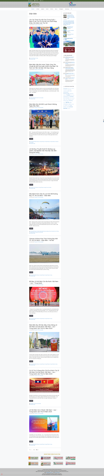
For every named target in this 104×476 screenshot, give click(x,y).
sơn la (70, 102)
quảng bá (64, 102)
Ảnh (31, 231)
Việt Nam (71, 105)
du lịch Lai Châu (66, 93)
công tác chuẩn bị (69, 89)
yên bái (71, 106)
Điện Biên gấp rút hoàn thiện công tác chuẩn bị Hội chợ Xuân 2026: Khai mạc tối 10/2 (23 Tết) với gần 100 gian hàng (43, 66)
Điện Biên (34, 97)
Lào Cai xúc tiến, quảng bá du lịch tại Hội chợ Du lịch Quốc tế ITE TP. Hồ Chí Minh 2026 (71, 16)
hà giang (68, 95)
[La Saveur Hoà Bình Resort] (65, 32)
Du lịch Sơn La (71, 93)
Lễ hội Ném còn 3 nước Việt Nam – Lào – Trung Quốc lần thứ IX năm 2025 (43, 411)
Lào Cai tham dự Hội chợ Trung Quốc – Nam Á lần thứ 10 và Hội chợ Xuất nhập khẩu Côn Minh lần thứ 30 (43, 21)
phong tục (67, 100)
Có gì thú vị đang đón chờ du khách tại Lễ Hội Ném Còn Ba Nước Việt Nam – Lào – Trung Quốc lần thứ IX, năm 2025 (44, 372)
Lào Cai (31, 58)
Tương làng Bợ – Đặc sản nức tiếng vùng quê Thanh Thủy (69, 58)
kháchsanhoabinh (65, 96)
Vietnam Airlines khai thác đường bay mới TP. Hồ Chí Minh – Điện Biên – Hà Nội (43, 239)
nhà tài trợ (73, 99)
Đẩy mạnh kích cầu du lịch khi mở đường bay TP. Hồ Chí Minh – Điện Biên (43, 194)
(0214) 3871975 (57, 472)
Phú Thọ (71, 100)
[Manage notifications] (1, 474)
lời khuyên (64, 99)
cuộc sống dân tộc (65, 89)
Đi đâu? (31, 97)
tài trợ (64, 105)
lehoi (69, 96)
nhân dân (64, 100)
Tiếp (37, 449)
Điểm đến (31, 141)
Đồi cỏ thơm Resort (70, 34)
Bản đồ (33, 231)
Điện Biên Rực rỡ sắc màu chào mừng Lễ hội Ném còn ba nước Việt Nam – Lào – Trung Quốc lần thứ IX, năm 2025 (43, 326)
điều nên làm (69, 108)
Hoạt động (46, 231)
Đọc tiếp (31, 138)
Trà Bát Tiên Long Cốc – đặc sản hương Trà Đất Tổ (70, 78)
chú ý (70, 88)
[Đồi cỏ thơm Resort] (65, 35)
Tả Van (66, 105)
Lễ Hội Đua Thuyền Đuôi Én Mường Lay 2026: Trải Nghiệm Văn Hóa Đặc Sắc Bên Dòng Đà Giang (43, 150)
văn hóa (64, 106)
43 (34, 449)
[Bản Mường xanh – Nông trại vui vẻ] (65, 28)
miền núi (67, 99)
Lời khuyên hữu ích (53, 231)
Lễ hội (37, 97)
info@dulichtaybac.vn (49, 472)
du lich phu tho (65, 92)
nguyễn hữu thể (69, 99)
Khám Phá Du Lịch (69, 48)
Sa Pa (67, 102)
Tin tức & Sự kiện (40, 97)
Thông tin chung (35, 58)
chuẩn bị (69, 88)
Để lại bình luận (32, 59)
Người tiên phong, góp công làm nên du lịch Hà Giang (70, 63)
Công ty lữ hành (36, 231)
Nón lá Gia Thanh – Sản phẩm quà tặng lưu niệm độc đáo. (70, 74)
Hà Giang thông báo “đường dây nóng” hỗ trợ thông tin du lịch (69, 68)
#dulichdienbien (65, 88)
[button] (71, 9)
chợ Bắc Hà (73, 88)
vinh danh (68, 105)
